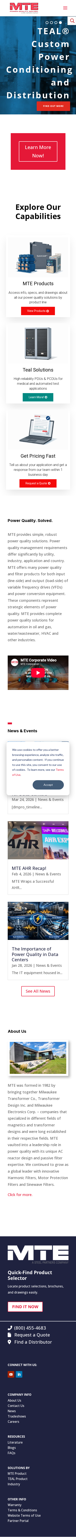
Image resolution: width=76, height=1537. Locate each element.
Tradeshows (17, 1416)
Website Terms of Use (24, 1515)
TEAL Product (18, 1479)
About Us (14, 1400)
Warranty (14, 1505)
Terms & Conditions (22, 1510)
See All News (38, 991)
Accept (48, 784)
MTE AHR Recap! (29, 868)
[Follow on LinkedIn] (19, 1374)
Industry (14, 1484)
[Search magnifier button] (72, 21)
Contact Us (16, 1406)
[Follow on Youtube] (11, 1374)
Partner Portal (18, 1521)
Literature (15, 1442)
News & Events (51, 799)
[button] (47, 22)
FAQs (11, 1453)
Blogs (12, 1448)
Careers (13, 1422)
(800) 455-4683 (30, 1328)
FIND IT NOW (25, 1306)
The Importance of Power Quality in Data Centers (35, 954)
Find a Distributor (32, 1342)
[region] (38, 67)
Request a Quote (31, 1335)
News (12, 1411)
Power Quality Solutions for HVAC (45, 63)
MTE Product (17, 1473)
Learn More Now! (38, 151)
